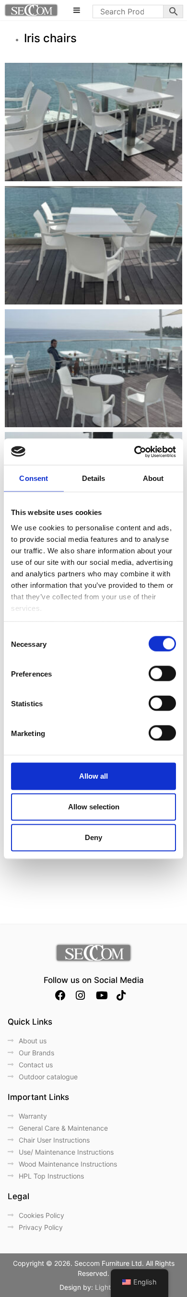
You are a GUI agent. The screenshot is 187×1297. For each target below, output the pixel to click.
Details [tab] (93, 478)
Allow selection (93, 807)
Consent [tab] (33, 478)
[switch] (162, 673)
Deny (93, 837)
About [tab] (153, 478)
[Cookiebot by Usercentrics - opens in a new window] (134, 451)
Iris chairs (52, 38)
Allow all (93, 776)
